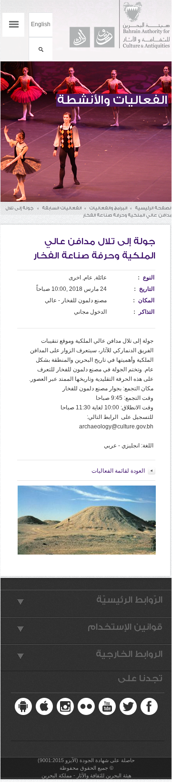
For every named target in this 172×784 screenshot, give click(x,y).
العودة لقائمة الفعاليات (118, 470)
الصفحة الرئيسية (153, 208)
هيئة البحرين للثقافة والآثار (115, 24)
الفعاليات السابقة (61, 208)
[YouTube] (107, 706)
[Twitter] (128, 706)
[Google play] (23, 706)
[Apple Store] (44, 706)
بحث (40, 49)
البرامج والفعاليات (108, 208)
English (41, 24)
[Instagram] (65, 706)
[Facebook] (149, 706)
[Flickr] (86, 706)
